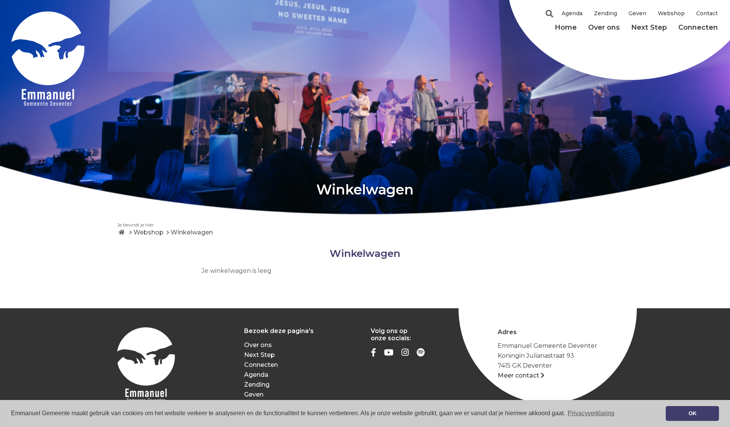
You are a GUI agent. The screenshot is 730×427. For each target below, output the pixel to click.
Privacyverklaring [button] (591, 413)
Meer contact (518, 375)
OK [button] (693, 413)
